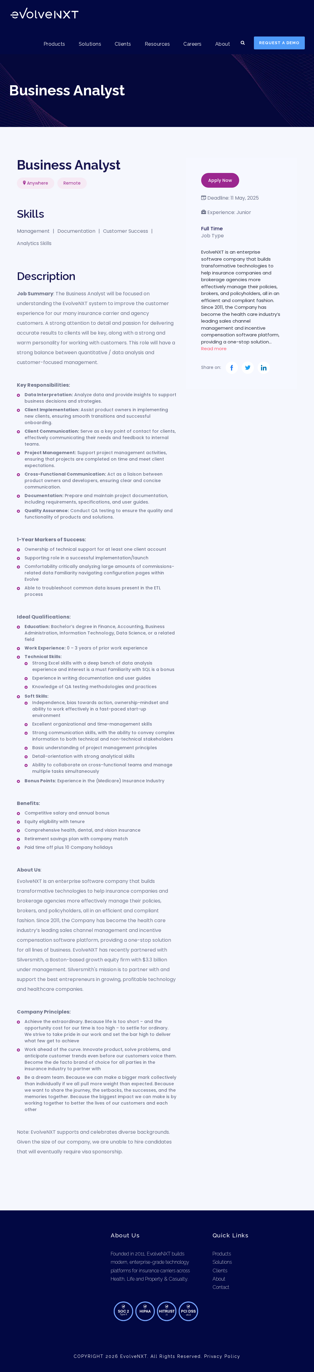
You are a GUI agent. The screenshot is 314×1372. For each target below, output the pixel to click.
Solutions (90, 44)
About (222, 44)
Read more (214, 348)
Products (54, 44)
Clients (123, 44)
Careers (192, 44)
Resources (157, 44)
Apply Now (220, 180)
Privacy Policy (222, 1356)
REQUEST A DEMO (279, 42)
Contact (221, 1287)
